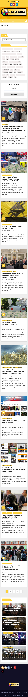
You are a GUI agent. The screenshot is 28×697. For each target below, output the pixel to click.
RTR (8, 67)
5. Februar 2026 (9, 657)
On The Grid (5, 64)
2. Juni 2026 (8, 613)
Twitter (14, 695)
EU (10, 54)
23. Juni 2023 (7, 376)
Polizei (4, 67)
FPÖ (4, 56)
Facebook (19, 54)
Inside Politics (21, 56)
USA (15, 72)
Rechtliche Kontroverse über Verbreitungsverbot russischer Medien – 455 (13, 469)
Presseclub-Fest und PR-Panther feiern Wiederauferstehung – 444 (12, 568)
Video (14, 271)
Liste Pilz (12, 59)
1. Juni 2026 (8, 642)
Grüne (15, 56)
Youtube (4, 77)
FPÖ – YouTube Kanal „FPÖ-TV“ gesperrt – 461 (13, 421)
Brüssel (4, 48)
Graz (11, 56)
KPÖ (4, 59)
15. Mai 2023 (7, 425)
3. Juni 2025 (7, 132)
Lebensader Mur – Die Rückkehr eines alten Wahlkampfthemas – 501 (13, 608)
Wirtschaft (12, 74)
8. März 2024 (7, 279)
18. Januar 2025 (8, 183)
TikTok (23, 695)
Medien (17, 59)
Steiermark (5, 72)
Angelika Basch (17, 628)
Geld (7, 56)
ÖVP (15, 77)
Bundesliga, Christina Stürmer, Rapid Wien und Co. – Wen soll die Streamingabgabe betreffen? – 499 (13, 639)
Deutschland (5, 54)
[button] (23, 20)
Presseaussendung (19, 521)
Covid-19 (18, 51)
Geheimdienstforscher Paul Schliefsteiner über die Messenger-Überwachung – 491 (13, 128)
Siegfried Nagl (6, 69)
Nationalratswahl (12, 61)
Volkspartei (20, 72)
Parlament (15, 64)
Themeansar (24, 692)
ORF (11, 64)
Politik (20, 64)
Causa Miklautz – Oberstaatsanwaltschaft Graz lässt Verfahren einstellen (13, 371)
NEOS (19, 61)
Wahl (4, 74)
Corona (12, 51)
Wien (8, 74)
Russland (13, 67)
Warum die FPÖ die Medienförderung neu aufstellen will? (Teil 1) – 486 (12, 179)
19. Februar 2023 (8, 474)
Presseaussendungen (17, 367)
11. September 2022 (9, 572)
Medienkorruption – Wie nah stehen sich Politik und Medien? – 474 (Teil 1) (12, 275)
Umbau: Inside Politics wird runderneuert (12, 227)
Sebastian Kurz (19, 67)
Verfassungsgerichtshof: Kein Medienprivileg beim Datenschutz (13, 517)
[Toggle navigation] (13, 21)
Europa (14, 54)
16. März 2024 (7, 230)
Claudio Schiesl (6, 51)
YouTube (5, 695)
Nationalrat (5, 61)
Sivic (12, 69)
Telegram (19, 695)
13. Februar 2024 (8, 327)
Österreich (10, 77)
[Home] (2, 21)
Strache (11, 72)
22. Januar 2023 (8, 521)
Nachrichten (5, 124)
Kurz (7, 59)
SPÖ (19, 69)
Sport (15, 69)
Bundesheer (10, 48)
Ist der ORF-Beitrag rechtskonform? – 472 (10, 323)
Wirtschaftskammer (20, 74)
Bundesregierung (18, 48)
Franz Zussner (16, 613)
